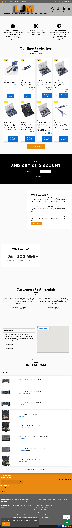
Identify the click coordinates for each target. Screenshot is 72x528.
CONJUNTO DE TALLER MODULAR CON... (32, 380)
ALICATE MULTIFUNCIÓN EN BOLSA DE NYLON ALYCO (61, 125)
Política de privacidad (21, 502)
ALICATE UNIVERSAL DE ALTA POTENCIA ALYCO (26, 83)
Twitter (2, 489)
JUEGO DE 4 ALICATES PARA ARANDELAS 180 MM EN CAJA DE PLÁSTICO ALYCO (10, 126)
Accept (6, 524)
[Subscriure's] (21, 482)
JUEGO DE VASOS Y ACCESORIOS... (30, 414)
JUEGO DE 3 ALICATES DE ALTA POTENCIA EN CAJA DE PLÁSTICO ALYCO (61, 84)
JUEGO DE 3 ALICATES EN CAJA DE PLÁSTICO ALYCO (44, 83)
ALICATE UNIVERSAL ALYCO (10, 81)
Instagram (3, 491)
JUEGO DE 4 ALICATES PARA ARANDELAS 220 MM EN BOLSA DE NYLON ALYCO (27, 126)
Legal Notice (23, 1)
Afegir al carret (46, 95)
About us (18, 499)
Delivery (16, 1)
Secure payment (62, 499)
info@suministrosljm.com (45, 515)
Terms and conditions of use (47, 499)
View (10, 96)
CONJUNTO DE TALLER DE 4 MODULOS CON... (34, 448)
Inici (29, 1)
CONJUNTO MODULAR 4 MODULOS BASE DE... (34, 437)
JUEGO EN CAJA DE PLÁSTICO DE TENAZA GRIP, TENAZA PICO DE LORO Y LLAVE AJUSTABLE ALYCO (44, 127)
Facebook (3, 488)
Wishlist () (68, 1)
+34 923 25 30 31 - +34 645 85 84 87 (24, 515)
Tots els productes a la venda (36, 469)
